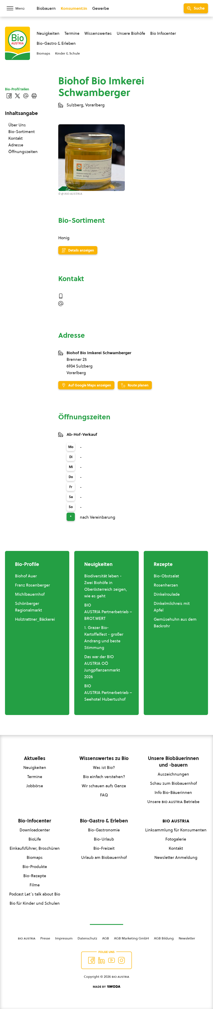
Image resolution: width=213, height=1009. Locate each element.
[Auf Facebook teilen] (9, 96)
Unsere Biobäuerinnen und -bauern (173, 761)
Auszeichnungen (173, 774)
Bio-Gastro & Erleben (56, 43)
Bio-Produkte (34, 866)
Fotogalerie (175, 839)
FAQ (104, 795)
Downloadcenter (35, 830)
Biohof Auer (26, 576)
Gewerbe (100, 8)
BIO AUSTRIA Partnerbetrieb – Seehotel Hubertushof (108, 692)
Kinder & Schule (67, 53)
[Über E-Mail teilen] (26, 96)
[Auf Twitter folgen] (101, 960)
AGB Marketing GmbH (131, 938)
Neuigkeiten (48, 33)
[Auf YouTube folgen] (111, 960)
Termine (71, 33)
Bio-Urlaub (104, 839)
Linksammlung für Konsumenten (176, 830)
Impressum (64, 938)
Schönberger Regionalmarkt (28, 607)
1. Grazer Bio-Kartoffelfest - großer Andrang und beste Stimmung (103, 637)
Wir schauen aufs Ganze (104, 786)
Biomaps (43, 53)
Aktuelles (34, 758)
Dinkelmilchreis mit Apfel (172, 607)
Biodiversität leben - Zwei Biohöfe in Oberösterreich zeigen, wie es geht (105, 586)
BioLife (34, 839)
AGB (105, 938)
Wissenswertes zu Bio (104, 758)
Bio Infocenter (163, 33)
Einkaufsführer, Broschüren (35, 848)
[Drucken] (34, 96)
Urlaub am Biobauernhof (104, 857)
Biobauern (46, 8)
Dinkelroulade (167, 594)
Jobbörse (34, 786)
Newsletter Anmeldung (175, 857)
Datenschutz (87, 938)
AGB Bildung (164, 938)
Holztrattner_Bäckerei (35, 619)
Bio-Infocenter (34, 820)
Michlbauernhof (30, 594)
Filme (35, 885)
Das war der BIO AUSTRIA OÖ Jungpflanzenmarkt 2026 (102, 666)
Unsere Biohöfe (131, 33)
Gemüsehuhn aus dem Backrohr (175, 623)
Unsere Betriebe (173, 801)
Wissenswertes (98, 33)
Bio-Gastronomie (104, 830)
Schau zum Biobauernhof (173, 783)
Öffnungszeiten (23, 151)
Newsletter (187, 938)
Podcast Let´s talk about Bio (34, 894)
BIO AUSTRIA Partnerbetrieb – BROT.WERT (108, 611)
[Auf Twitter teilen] (17, 96)
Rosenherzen (166, 585)
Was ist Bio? (104, 767)
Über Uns (17, 125)
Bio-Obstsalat (166, 576)
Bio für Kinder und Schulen (35, 903)
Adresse (15, 145)
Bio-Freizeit (104, 848)
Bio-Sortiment (21, 131)
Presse (45, 938)
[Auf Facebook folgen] (92, 960)
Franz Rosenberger (32, 585)
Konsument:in (74, 8)
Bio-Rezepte (34, 875)
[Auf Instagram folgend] (121, 960)
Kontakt (15, 138)
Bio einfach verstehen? (104, 776)
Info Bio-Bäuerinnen (173, 792)
